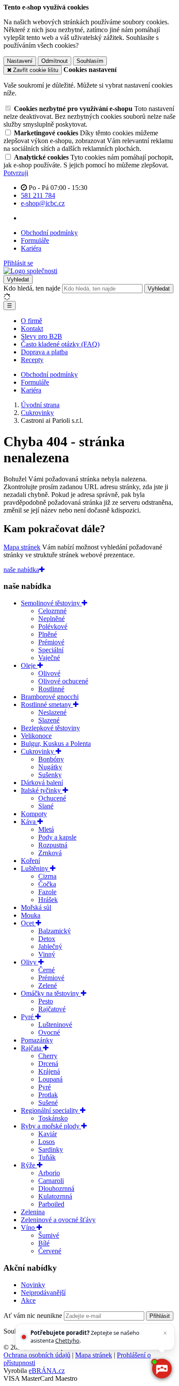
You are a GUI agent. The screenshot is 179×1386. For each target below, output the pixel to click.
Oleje (29, 665)
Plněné (47, 634)
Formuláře (35, 240)
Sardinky (50, 1149)
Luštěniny (35, 868)
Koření (30, 860)
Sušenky (50, 774)
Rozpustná (52, 845)
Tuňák (47, 1157)
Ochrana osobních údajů (36, 1355)
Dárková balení (42, 782)
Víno (28, 1227)
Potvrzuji (15, 173)
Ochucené (52, 798)
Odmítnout (54, 61)
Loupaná (50, 1079)
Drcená (48, 1063)
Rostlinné (51, 689)
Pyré (28, 1016)
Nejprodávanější (43, 1292)
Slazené (49, 720)
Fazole (47, 892)
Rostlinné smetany (47, 704)
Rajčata (32, 1048)
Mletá (46, 829)
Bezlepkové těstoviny (50, 728)
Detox (46, 938)
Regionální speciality (50, 1110)
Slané (45, 806)
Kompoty (34, 813)
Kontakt (32, 328)
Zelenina (33, 1212)
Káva (29, 821)
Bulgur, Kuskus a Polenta (56, 743)
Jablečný (50, 946)
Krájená (49, 1071)
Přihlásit (159, 1316)
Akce (28, 1300)
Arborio (49, 1173)
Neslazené (52, 712)
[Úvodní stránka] (30, 271)
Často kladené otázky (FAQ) (60, 344)
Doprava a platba (44, 352)
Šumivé (48, 1235)
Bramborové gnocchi (50, 696)
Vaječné (49, 657)
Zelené (47, 985)
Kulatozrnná (55, 1196)
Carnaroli (51, 1180)
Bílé (44, 1243)
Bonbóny (51, 759)
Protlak (48, 1094)
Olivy (29, 962)
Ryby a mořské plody (51, 1126)
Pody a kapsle (57, 837)
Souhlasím (89, 61)
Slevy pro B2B (41, 336)
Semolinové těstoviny (51, 603)
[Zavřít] (165, 1333)
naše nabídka (21, 569)
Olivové (49, 673)
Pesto (45, 1001)
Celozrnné (52, 611)
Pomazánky (37, 1040)
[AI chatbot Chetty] (161, 1368)
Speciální (50, 650)
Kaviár (47, 1134)
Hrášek (48, 899)
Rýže (29, 1165)
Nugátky (50, 767)
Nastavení (20, 61)
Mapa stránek (21, 547)
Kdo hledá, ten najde (31, 288)
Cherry (47, 1055)
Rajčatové (52, 1009)
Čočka (47, 884)
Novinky (33, 1284)
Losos (46, 1141)
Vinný (46, 954)
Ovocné (49, 1032)
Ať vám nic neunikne (33, 1315)
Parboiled (51, 1204)
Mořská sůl (36, 907)
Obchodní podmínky (49, 232)
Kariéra (31, 248)
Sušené (48, 1102)
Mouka (30, 915)
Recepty (32, 359)
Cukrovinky (38, 751)
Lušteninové (55, 1024)
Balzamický (54, 931)
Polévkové (52, 626)
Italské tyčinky (42, 790)
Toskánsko (53, 1118)
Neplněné (51, 618)
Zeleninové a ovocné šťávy (58, 1219)
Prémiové (51, 642)
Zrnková (50, 852)
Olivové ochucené (63, 681)
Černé (46, 970)
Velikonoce (36, 735)
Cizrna (47, 876)
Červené (49, 1251)
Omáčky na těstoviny (51, 993)
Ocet (28, 923)
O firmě (31, 320)
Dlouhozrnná (56, 1188)
